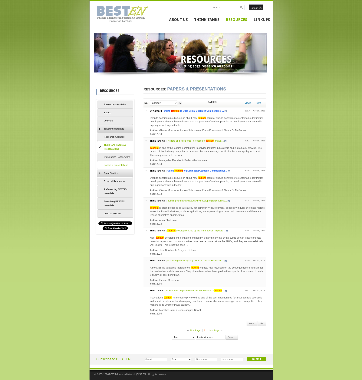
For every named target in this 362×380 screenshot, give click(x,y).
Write (251, 323)
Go (180, 103)
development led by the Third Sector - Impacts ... (196, 230)
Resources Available (115, 104)
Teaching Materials (114, 128)
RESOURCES (236, 19)
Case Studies (111, 173)
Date (258, 103)
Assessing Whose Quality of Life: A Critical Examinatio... (195, 260)
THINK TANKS (206, 19)
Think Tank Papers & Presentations (115, 147)
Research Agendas (114, 137)
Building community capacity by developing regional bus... (197, 200)
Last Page (214, 330)
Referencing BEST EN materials (115, 191)
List (262, 323)
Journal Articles (112, 213)
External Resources (114, 181)
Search (231, 337)
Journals (108, 120)
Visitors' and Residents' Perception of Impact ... (195, 141)
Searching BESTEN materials (114, 203)
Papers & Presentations (116, 165)
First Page (195, 330)
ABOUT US (178, 19)
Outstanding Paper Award (117, 157)
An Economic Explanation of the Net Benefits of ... (195, 290)
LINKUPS (262, 19)
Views (248, 103)
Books (107, 112)
